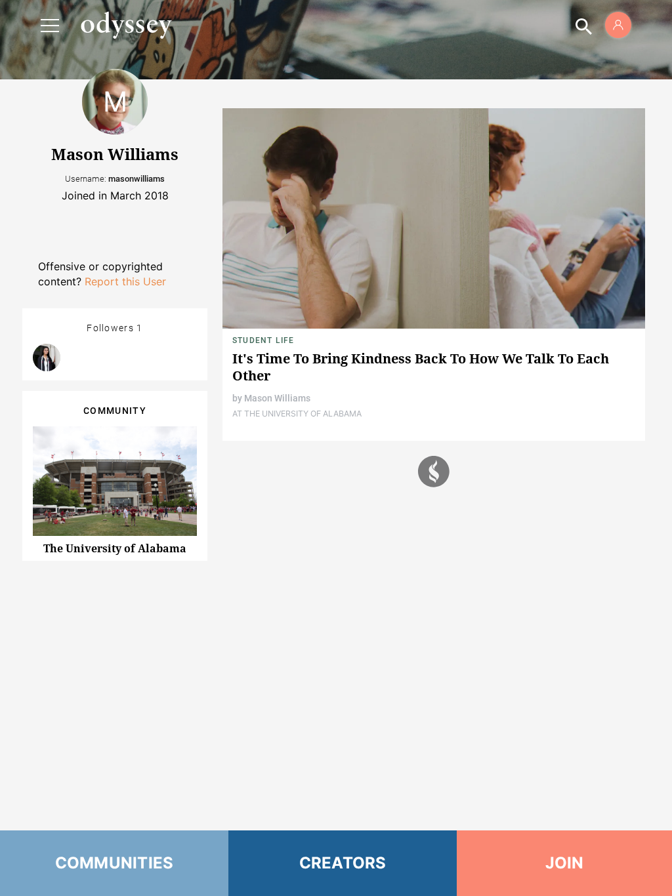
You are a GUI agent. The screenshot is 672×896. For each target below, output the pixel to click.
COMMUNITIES (114, 862)
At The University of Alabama (297, 413)
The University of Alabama (114, 548)
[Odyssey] (126, 25)
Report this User (125, 281)
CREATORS (343, 862)
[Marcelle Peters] (46, 357)
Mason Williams (277, 398)
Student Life (263, 340)
